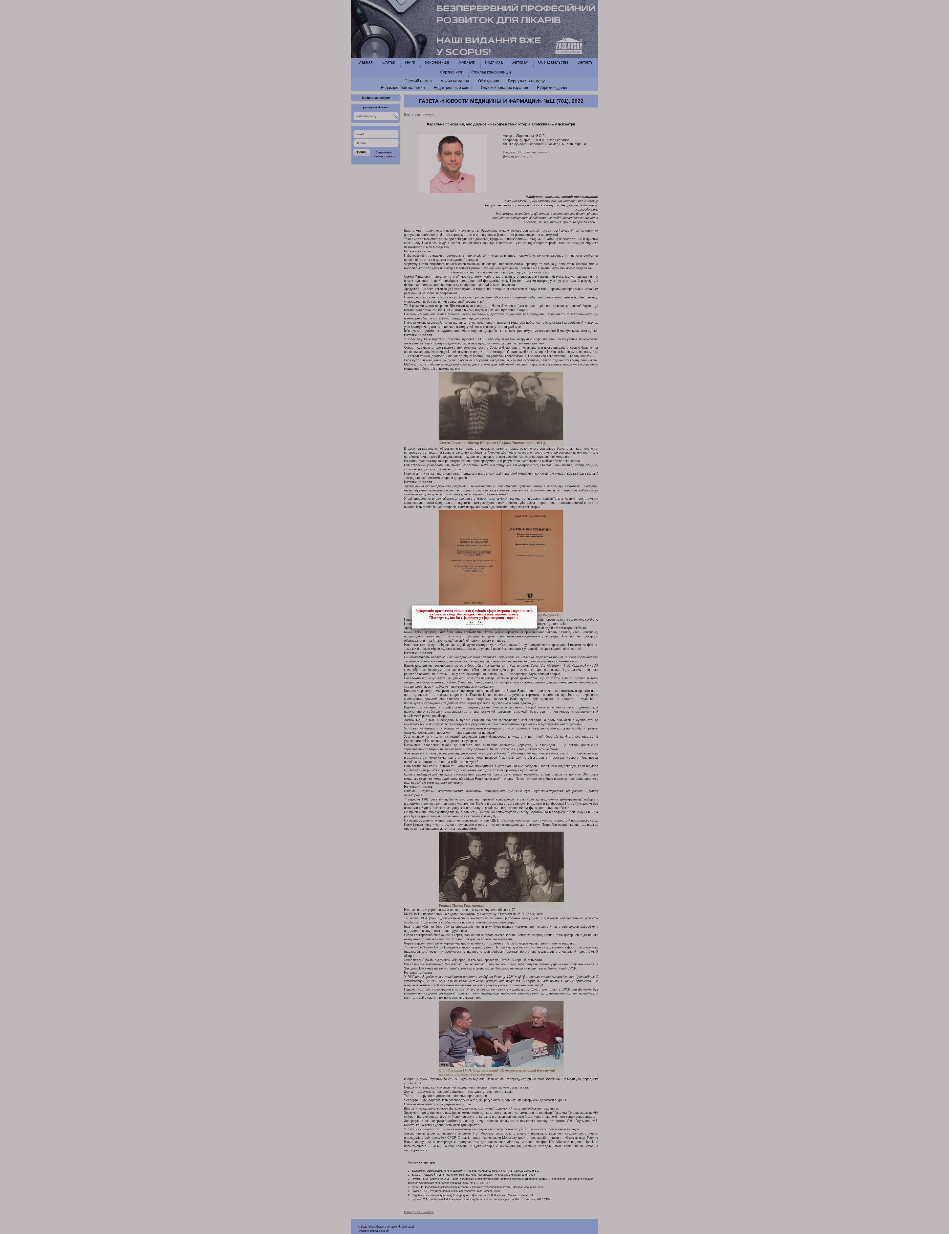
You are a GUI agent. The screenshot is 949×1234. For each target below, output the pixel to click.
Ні (479, 622)
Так (470, 622)
